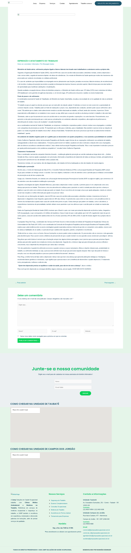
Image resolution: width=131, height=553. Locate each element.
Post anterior (20, 283)
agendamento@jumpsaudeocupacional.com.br (97, 536)
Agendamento (73, 3)
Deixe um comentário (24, 64)
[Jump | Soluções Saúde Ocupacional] (15, 3)
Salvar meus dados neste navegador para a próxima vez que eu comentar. (43, 336)
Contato (62, 3)
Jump (35, 3)
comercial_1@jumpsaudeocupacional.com (96, 533)
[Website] (98, 331)
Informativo (35, 64)
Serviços (52, 3)
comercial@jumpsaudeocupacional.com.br (96, 530)
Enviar (85, 393)
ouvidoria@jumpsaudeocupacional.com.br (96, 539)
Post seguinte (110, 283)
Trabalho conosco (86, 3)
